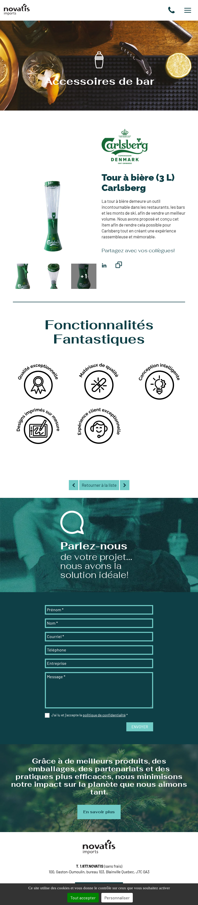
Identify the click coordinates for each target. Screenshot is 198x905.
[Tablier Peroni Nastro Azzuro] (73, 485)
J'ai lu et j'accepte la (89, 715)
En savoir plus (99, 812)
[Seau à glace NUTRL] (124, 485)
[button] (171, 10)
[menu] (187, 10)
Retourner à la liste (99, 485)
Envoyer (139, 726)
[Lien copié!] (119, 266)
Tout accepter (83, 897)
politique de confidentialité (104, 715)
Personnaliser (117, 897)
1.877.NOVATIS (91, 866)
